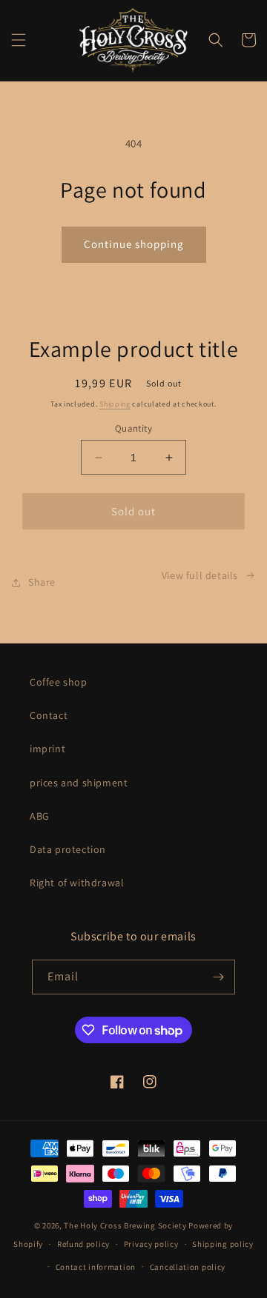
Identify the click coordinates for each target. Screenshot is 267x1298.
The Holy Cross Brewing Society (125, 1225)
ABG (40, 816)
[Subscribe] (218, 977)
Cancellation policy (187, 1267)
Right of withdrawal (77, 882)
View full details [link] (200, 575)
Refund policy (83, 1244)
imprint (47, 748)
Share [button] (42, 582)
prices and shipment (79, 782)
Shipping (115, 404)
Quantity (133, 428)
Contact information (96, 1267)
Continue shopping (134, 244)
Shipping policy (223, 1244)
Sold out (133, 511)
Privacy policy (151, 1244)
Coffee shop (59, 682)
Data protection (68, 849)
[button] (18, 40)
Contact (48, 715)
